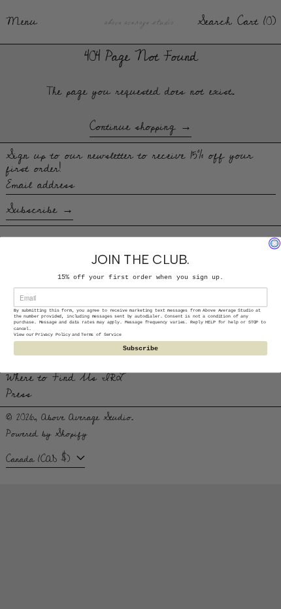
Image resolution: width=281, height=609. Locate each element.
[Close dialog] (274, 242)
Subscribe (141, 348)
